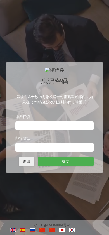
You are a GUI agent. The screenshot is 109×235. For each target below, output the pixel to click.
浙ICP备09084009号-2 (52, 225)
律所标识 (22, 117)
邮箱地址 (22, 138)
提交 (65, 161)
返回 (26, 161)
